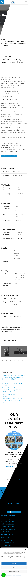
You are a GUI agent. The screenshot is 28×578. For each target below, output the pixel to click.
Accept (14, 563)
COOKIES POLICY (6, 545)
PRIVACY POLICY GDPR (8, 543)
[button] (26, 549)
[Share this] (7, 360)
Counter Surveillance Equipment (12, 41)
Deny (14, 567)
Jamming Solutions (7, 521)
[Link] (13, 2)
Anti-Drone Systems (7, 519)
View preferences (14, 571)
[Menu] (26, 2)
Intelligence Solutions (8, 524)
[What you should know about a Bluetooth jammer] (14, 432)
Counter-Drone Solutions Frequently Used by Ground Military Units (11, 390)
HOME (3, 39)
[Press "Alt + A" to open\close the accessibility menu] (2, 2)
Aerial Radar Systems (8, 529)
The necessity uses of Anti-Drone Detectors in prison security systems (13, 400)
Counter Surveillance (8, 526)
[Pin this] (19, 360)
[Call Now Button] (3, 575)
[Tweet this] (11, 360)
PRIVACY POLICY (6, 540)
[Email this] (3, 360)
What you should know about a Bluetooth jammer (14, 454)
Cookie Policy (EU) (7, 532)
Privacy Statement (17, 575)
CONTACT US (5, 538)
